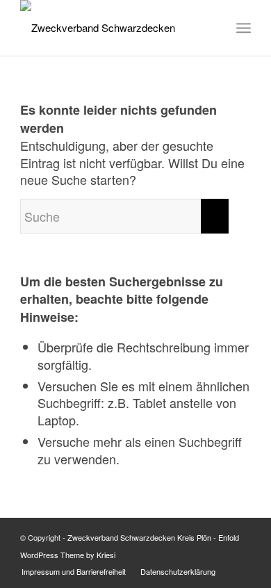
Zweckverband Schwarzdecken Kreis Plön (139, 537)
